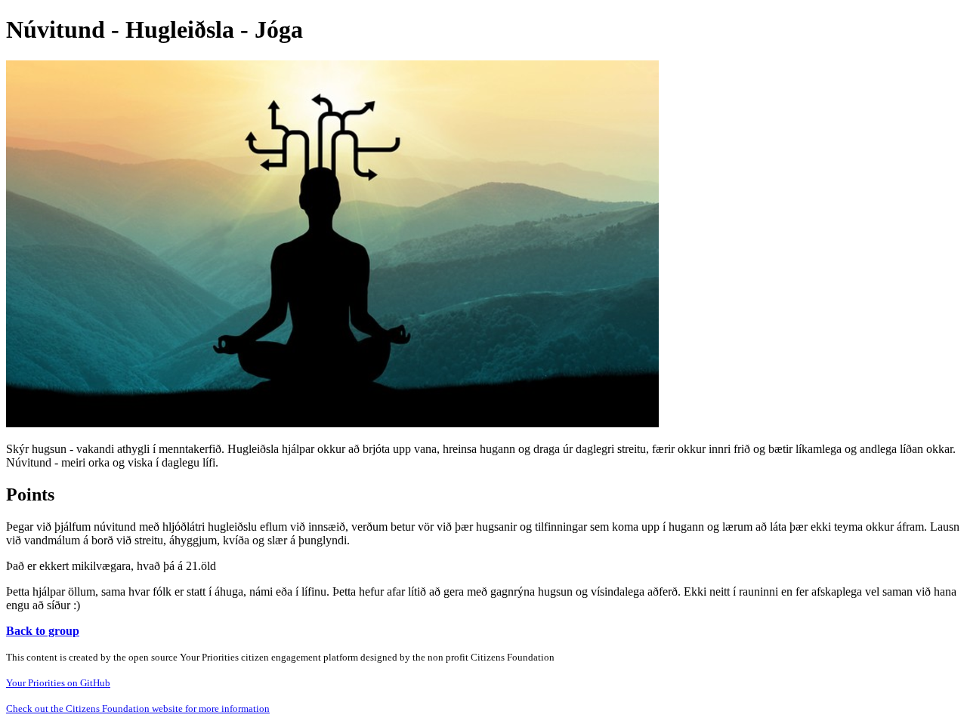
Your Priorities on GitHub (58, 682)
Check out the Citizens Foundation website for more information (138, 708)
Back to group (42, 630)
